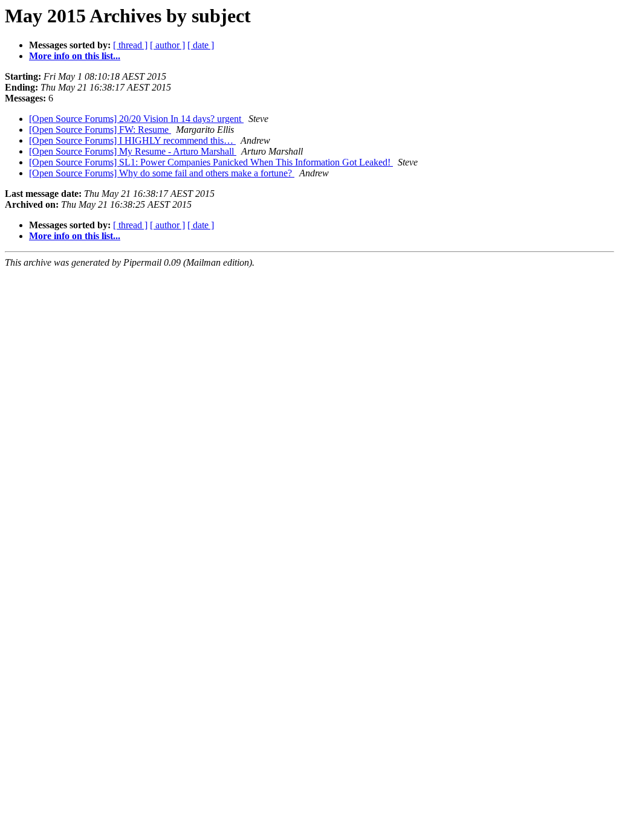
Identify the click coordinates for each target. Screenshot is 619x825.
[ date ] (200, 45)
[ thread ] (130, 45)
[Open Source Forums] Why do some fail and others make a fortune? (161, 173)
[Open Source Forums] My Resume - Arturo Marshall (132, 151)
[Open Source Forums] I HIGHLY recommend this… (132, 140)
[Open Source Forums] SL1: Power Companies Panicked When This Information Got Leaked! (211, 162)
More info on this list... (74, 56)
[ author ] (167, 45)
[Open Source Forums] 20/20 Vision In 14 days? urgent (136, 119)
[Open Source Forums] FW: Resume (100, 129)
